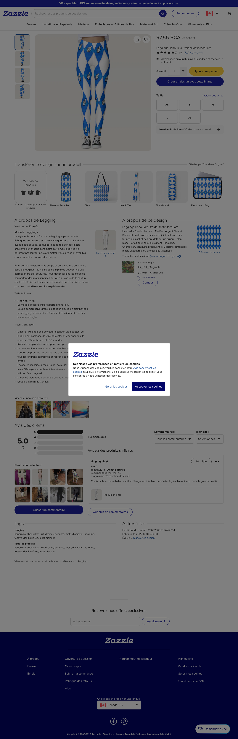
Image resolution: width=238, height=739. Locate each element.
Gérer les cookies (116, 386)
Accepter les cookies (148, 386)
